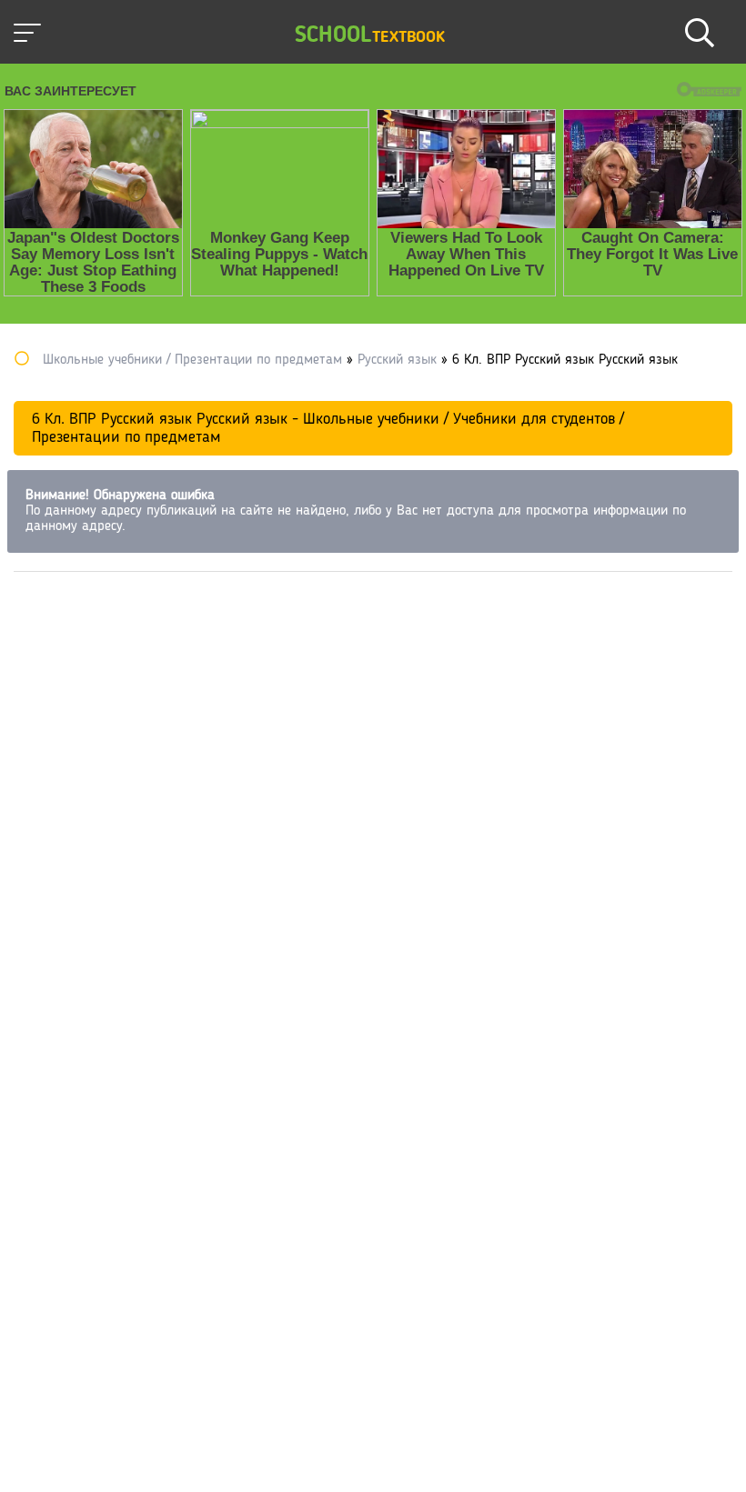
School (370, 36)
